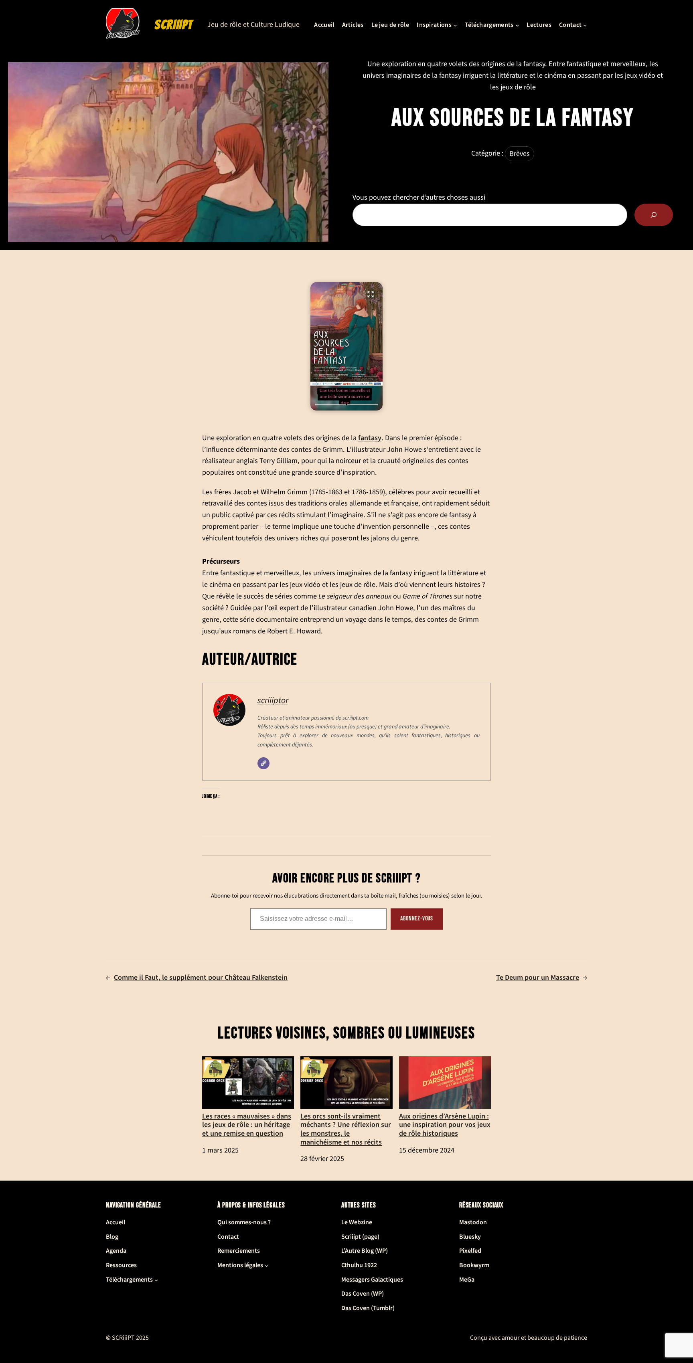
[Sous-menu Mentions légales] (267, 1266)
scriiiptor (272, 700)
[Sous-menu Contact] (585, 25)
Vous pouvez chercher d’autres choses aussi (419, 197)
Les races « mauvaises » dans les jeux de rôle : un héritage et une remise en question (246, 1124)
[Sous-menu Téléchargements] (517, 25)
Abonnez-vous (416, 918)
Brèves (519, 154)
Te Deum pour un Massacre (537, 978)
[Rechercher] (653, 215)
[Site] (263, 763)
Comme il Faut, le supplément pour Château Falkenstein (201, 978)
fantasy (369, 438)
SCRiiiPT (173, 25)
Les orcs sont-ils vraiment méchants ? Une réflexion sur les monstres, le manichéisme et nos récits (345, 1129)
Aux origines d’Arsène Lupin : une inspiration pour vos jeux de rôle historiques (444, 1124)
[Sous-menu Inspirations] (455, 25)
